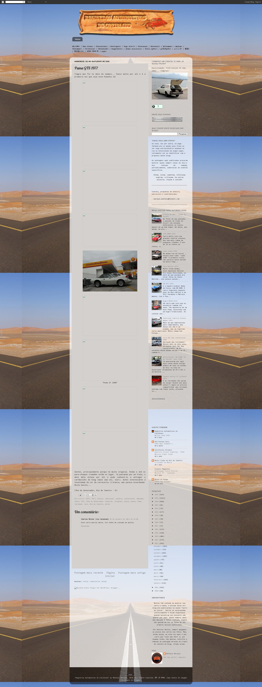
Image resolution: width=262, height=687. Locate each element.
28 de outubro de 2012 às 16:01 (124, 519)
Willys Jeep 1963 (162, 435)
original (118, 501)
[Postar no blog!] (87, 495)
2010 (157, 591)
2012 (157, 543)
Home (77, 39)
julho (157, 563)
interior (109, 501)
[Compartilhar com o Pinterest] (95, 495)
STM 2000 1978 (169, 234)
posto (133, 501)
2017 (157, 526)
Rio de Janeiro (96, 504)
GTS (82, 501)
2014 (157, 536)
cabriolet (109, 499)
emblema (140, 499)
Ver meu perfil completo (174, 657)
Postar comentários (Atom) (95, 581)
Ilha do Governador (94, 501)
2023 (157, 505)
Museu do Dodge (161, 479)
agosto (157, 560)
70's (94, 499)
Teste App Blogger (163, 481)
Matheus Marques (173, 654)
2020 (157, 515)
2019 (157, 519)
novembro (158, 549)
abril (157, 573)
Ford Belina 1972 (170, 266)
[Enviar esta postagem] (80, 495)
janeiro (157, 583)
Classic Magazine (162, 469)
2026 (157, 495)
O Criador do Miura (163, 462)
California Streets (163, 450)
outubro (157, 553)
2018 (157, 522)
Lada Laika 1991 (170, 251)
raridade (78, 504)
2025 (157, 498)
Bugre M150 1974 (170, 301)
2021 (157, 512)
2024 (157, 501)
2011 (157, 587)
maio (156, 570)
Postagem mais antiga (132, 573)
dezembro (158, 546)
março (157, 576)
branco (100, 499)
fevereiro (158, 580)
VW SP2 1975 (168, 284)
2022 (157, 508)
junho (157, 566)
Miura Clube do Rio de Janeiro (168, 460)
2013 (157, 540)
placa (126, 501)
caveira (119, 499)
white (107, 504)
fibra (77, 501)
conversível (129, 499)
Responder (85, 526)
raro (86, 504)
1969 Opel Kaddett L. (164, 444)
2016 (157, 529)
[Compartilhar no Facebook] (93, 495)
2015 (157, 533)
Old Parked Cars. (162, 442)
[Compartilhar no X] (90, 495)
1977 (88, 499)
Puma (139, 501)
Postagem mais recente (88, 573)
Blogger (137, 680)
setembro (158, 556)
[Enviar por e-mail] (85, 495)
